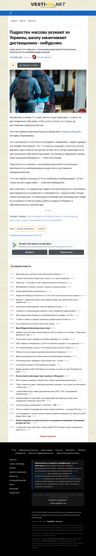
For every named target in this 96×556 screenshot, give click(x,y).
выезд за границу (25, 229)
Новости (12, 460)
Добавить (29, 252)
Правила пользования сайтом (68, 453)
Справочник (14, 493)
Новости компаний (17, 472)
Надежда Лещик (70, 131)
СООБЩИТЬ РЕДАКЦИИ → (58, 500)
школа (41, 229)
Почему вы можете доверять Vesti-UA (25, 235)
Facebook (50, 521)
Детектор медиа (41, 474)
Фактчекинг (70, 450)
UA (13, 64)
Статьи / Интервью (16, 464)
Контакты (59, 450)
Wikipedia (59, 521)
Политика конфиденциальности (41, 453)
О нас (14, 450)
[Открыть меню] (10, 13)
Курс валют (13, 489)
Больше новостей (48, 436)
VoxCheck (38, 479)
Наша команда (46, 450)
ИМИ (74, 471)
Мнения (12, 468)
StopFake (73, 476)
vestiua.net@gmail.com (58, 503)
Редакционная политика (28, 450)
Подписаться (66, 252)
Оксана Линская (44, 57)
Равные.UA (13, 477)
